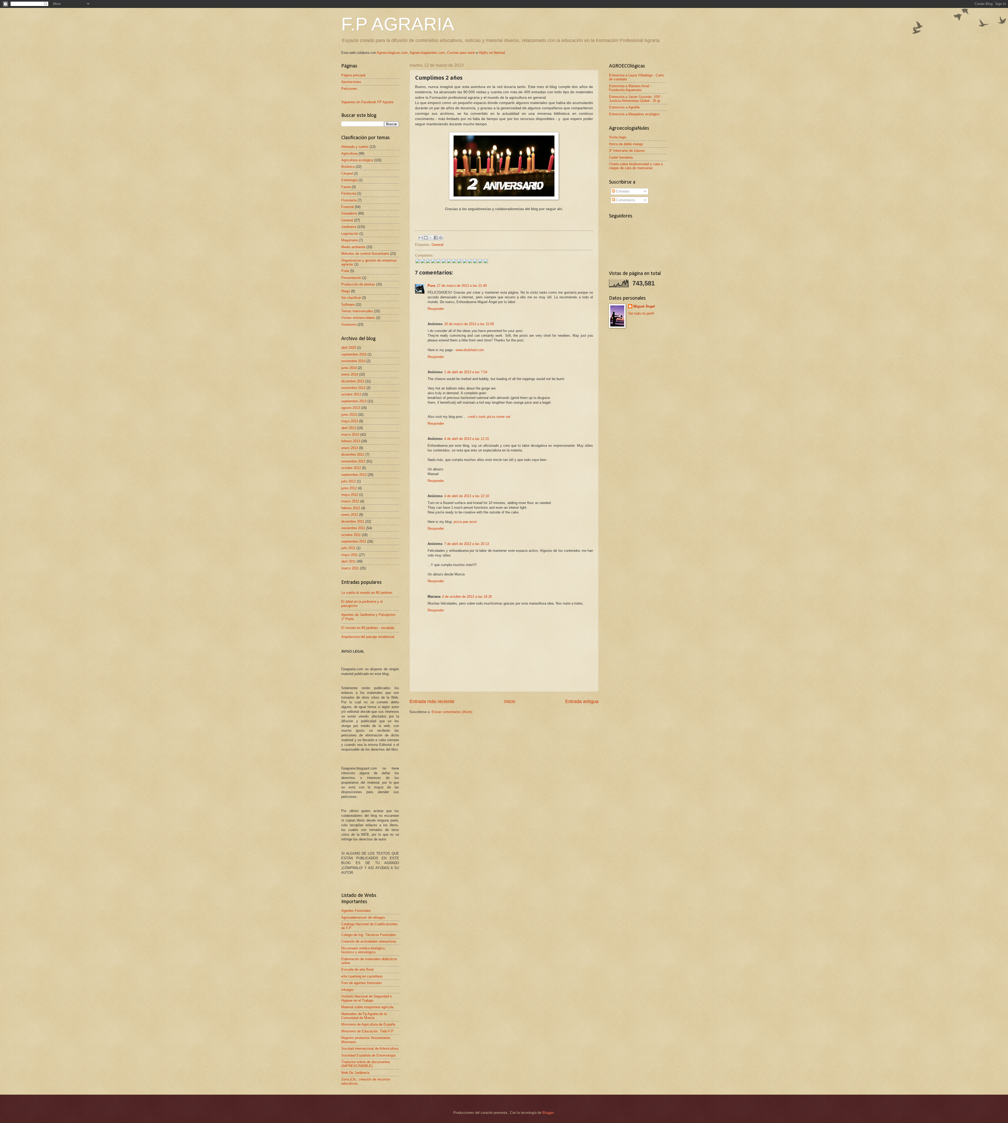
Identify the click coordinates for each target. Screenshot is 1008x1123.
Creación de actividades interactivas (368, 941)
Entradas (622, 191)
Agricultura (349, 153)
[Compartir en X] (430, 237)
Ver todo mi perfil (641, 313)
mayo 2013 (349, 421)
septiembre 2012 (353, 475)
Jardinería (348, 227)
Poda (345, 271)
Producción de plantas (358, 284)
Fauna (346, 187)
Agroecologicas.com (392, 53)
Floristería (348, 200)
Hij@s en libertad (492, 53)
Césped (347, 173)
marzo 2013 (350, 434)
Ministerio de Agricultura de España (368, 1024)
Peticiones (349, 89)
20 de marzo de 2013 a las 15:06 (469, 324)
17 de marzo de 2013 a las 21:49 (462, 286)
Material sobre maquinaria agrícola (367, 1007)
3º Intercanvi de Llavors (627, 151)
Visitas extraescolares (358, 318)
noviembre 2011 (353, 528)
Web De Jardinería (355, 1073)
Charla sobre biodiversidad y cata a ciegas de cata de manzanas (636, 166)
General (437, 245)
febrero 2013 (350, 441)
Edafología (349, 180)
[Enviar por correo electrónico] (420, 237)
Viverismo (348, 324)
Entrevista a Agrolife (624, 107)
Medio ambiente (353, 247)
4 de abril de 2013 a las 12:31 (466, 439)
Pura (431, 286)
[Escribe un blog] (425, 237)
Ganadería (349, 213)
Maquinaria (349, 240)
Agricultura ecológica (357, 160)
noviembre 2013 (353, 388)
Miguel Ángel (644, 306)
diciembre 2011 (352, 521)
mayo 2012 (349, 495)
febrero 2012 (350, 508)
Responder (436, 309)
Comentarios (625, 200)
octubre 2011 (351, 535)
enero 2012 (349, 515)
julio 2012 (348, 481)
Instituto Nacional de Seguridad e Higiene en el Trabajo (366, 998)
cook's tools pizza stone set (489, 417)
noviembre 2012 (353, 461)
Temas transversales (357, 311)
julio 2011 (348, 548)
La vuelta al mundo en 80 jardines (366, 593)
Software (348, 304)
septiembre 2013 (353, 401)
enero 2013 (349, 448)
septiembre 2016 (353, 354)
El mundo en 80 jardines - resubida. (368, 628)
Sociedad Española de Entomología (368, 1055)
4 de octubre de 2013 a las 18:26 (467, 597)
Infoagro (347, 990)
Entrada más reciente (432, 701)
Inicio (509, 701)
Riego (345, 291)
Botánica (348, 167)
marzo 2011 (350, 568)
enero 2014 (349, 374)
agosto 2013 (350, 408)
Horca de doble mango (626, 144)
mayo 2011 (349, 555)
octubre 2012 (351, 468)
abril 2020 (348, 348)
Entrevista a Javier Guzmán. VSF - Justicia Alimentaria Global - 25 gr (636, 99)
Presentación (351, 278)
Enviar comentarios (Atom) (452, 712)
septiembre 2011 (353, 541)
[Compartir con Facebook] (435, 237)
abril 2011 (348, 561)
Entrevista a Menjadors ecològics (634, 114)
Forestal (347, 207)
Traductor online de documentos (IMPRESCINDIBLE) (365, 1064)
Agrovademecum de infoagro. (363, 917)
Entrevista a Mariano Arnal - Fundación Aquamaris (630, 88)
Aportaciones (351, 82)
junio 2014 (349, 368)
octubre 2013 (351, 394)
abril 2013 (348, 428)
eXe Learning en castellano (361, 976)
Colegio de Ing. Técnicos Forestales (368, 935)
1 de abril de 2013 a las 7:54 (465, 372)
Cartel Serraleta (621, 157)
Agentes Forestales (356, 911)
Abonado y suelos (355, 147)
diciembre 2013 (352, 381)
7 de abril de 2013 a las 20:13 (466, 544)
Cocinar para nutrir (461, 53)
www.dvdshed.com (470, 350)
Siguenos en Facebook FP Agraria (367, 102)
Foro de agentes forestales (361, 983)
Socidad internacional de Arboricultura (369, 1049)
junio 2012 (349, 488)
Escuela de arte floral (357, 969)
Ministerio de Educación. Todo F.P (367, 1031)
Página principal (353, 75)
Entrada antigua (581, 701)
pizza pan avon (465, 522)
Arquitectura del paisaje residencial (367, 637)
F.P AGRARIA (397, 24)
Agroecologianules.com (427, 53)
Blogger (548, 1113)
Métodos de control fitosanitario (365, 254)
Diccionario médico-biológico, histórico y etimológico (363, 950)
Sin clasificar (351, 298)
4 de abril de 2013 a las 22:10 (466, 496)
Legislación (349, 234)
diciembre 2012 (352, 454)
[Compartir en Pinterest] (440, 237)
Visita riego (617, 137)
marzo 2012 (350, 501)
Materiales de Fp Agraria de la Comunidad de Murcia (364, 1016)
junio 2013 (349, 415)
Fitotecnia (348, 193)
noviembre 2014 (353, 361)
